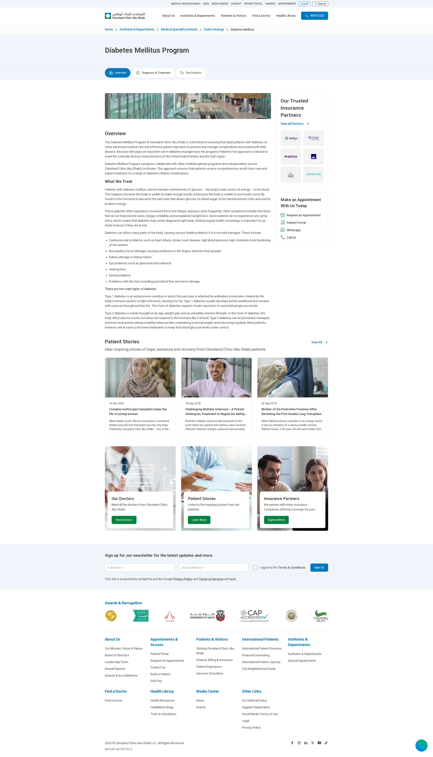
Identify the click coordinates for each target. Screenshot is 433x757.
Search (322, 3)
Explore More (276, 519)
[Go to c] (292, 616)
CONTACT (236, 3)
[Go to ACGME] (170, 616)
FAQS (206, 3)
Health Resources (163, 700)
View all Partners (292, 123)
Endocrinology (214, 29)
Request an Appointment (167, 660)
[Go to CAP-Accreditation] (255, 616)
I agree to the (282, 567)
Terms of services (211, 579)
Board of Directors (117, 655)
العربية (304, 3)
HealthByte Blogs (162, 707)
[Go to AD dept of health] (207, 616)
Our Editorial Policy (254, 700)
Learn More (199, 519)
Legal (245, 721)
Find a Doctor (261, 15)
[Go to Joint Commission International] (111, 616)
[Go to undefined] (292, 743)
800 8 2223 (317, 15)
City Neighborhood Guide (259, 668)
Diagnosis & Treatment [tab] (156, 72)
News (200, 700)
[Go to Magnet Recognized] (141, 616)
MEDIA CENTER (220, 3)
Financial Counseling (256, 655)
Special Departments (302, 660)
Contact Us (158, 667)
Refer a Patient (160, 674)
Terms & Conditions (291, 567)
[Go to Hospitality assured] (320, 616)
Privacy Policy (182, 579)
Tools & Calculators (163, 714)
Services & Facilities (209, 673)
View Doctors (124, 519)
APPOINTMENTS (287, 3)
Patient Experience (209, 666)
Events (201, 707)
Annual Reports (115, 668)
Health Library (286, 15)
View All (316, 342)
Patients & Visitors (233, 15)
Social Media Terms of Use (260, 714)
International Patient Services (261, 648)
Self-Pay (156, 681)
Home (109, 29)
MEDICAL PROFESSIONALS (185, 3)
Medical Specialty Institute (179, 29)
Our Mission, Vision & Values (124, 648)
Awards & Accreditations (121, 675)
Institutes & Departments (197, 15)
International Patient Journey (261, 662)
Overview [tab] (120, 72)
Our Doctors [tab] (193, 72)
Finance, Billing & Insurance (214, 660)
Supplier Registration (256, 707)
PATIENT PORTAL (253, 3)
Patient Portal (159, 654)
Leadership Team (116, 662)
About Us (168, 15)
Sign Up (319, 567)
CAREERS (270, 3)
